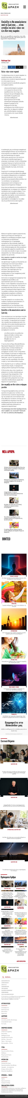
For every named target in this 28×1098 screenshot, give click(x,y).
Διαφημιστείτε (5, 986)
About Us (3, 984)
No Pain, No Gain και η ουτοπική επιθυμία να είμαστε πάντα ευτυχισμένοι (13, 506)
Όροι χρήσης (4, 988)
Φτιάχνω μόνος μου (6, 1069)
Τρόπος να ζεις (7, 13)
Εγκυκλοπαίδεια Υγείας (7, 1051)
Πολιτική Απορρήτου (6, 990)
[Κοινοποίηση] (11, 67)
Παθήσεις (3, 1053)
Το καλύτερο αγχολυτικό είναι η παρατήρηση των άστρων (14, 870)
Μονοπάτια (4, 1011)
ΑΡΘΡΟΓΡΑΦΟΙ (5, 982)
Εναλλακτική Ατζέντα (7, 1085)
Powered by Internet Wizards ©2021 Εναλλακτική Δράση (16, 1095)
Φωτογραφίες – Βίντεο (7, 1043)
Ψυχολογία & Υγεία (20, 888)
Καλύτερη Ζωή (4, 15)
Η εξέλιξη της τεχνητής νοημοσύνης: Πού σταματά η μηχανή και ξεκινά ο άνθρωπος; (14, 716)
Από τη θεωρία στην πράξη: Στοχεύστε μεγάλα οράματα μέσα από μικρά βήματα (14, 633)
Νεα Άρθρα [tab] (8, 452)
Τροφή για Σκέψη (5, 1082)
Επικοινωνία (4, 992)
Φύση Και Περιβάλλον (7, 1071)
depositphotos (5, 981)
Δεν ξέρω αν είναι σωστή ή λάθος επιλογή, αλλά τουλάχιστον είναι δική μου (14, 578)
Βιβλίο (2, 13)
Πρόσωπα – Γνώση (6, 1075)
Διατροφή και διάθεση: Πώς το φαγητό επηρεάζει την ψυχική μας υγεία (14, 662)
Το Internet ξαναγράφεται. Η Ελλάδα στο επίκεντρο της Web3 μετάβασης (14, 689)
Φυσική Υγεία (4, 1056)
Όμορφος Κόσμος (6, 1028)
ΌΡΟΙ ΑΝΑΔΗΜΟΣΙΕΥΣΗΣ (7, 994)
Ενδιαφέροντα (7, 926)
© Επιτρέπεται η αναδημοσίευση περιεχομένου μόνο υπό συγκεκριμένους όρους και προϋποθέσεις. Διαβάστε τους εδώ (13, 998)
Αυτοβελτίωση (11, 829)
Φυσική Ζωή (4, 1060)
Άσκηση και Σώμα (6, 1063)
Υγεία (3, 1047)
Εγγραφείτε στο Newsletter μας (14, 724)
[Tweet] (19, 67)
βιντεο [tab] (6, 539)
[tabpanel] (14, 496)
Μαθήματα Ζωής (5, 1035)
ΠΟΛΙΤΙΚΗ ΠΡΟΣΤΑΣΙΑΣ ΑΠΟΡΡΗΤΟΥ (14, 734)
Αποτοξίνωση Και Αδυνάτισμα (9, 1020)
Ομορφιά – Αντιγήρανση (7, 1067)
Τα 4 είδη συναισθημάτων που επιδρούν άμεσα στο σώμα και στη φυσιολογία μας (13, 518)
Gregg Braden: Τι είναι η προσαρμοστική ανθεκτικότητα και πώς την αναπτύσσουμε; (13, 493)
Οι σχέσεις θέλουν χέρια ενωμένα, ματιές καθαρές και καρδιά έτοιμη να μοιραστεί (14, 530)
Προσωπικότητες (5, 1081)
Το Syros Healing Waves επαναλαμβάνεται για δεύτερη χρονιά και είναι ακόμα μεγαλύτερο (21, 952)
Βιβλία (20, 926)
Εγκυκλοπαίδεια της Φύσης (8, 1065)
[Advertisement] (14, 133)
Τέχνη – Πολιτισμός (6, 1041)
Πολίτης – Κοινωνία (6, 1039)
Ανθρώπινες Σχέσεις (6, 1031)
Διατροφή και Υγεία (6, 1021)
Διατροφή (4, 1016)
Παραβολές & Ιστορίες (7, 1037)
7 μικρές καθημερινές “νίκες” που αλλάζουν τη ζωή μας (14, 606)
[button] (25, 7)
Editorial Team (5, 63)
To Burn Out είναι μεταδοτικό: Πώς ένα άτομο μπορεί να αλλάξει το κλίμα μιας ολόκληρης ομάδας (14, 468)
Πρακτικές (4, 1013)
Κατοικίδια (4, 1033)
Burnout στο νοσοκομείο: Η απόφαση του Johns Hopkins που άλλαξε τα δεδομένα (14, 481)
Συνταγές (3, 1023)
